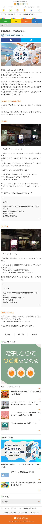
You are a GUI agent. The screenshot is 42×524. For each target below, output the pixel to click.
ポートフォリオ (34, 512)
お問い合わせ (13, 512)
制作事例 (38, 7)
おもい (2, 25)
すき (20, 14)
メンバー (17, 7)
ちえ (16, 21)
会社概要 (6, 512)
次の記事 (34, 334)
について (3, 7)
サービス (10, 7)
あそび (26, 21)
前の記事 (7, 334)
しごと (5, 21)
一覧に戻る (21, 334)
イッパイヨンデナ (31, 7)
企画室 (24, 7)
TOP (5, 14)
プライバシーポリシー (23, 512)
